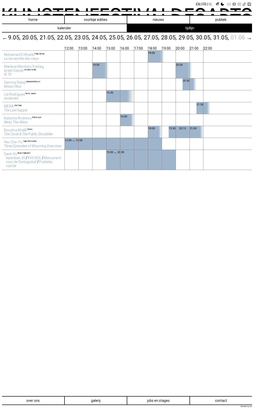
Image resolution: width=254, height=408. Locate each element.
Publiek (220, 20)
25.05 (116, 37)
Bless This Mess (16, 122)
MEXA (9, 106)
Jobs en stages (158, 401)
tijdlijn (189, 28)
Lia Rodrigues (14, 94)
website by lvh (246, 406)
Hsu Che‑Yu (13, 142)
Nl (211, 4)
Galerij (95, 401)
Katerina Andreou (18, 118)
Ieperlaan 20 (15, 158)
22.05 (64, 37)
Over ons (33, 401)
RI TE (8, 74)
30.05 (203, 37)
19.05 (12, 37)
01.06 (238, 37)
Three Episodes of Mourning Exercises (33, 146)
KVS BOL (34, 158)
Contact (221, 401)
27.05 (151, 37)
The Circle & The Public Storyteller (28, 134)
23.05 (81, 37)
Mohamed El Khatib (19, 55)
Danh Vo (10, 154)
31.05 (220, 37)
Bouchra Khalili (15, 130)
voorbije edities (95, 20)
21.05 (47, 37)
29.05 (186, 37)
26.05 (134, 37)
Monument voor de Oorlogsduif (33, 160)
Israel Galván (14, 70)
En (198, 4)
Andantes (11, 98)
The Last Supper (16, 110)
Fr (204, 4)
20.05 (29, 37)
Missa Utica (12, 86)
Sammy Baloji (15, 82)
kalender (64, 28)
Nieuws (158, 20)
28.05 (168, 37)
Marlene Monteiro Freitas (23, 66)
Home (33, 20)
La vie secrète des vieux (21, 59)
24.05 (99, 37)
